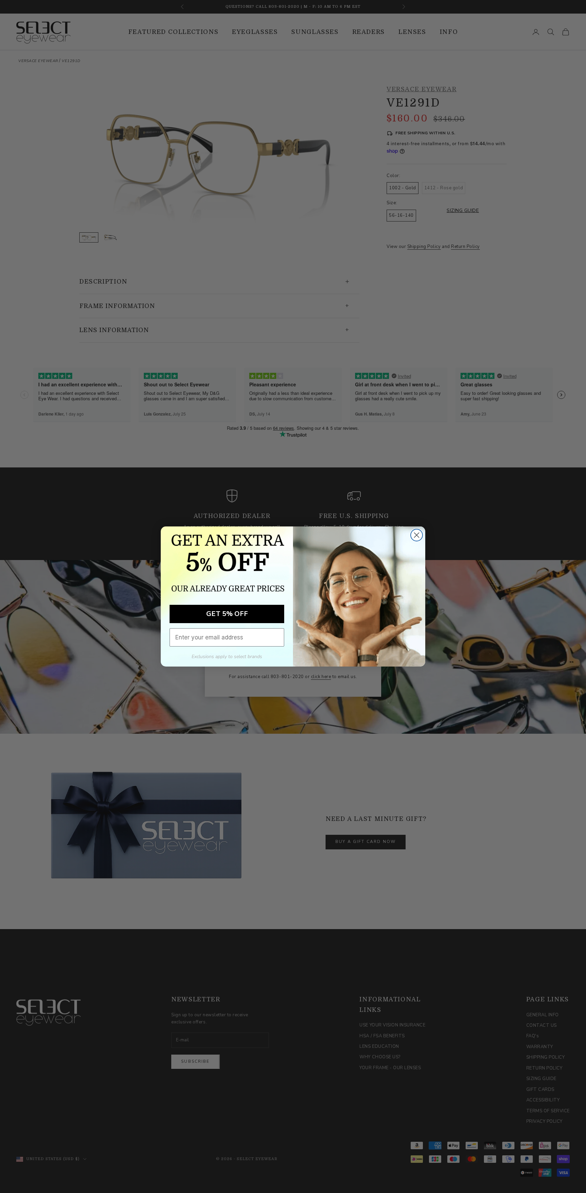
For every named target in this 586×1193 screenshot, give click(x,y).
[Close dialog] (417, 535)
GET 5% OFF (227, 613)
